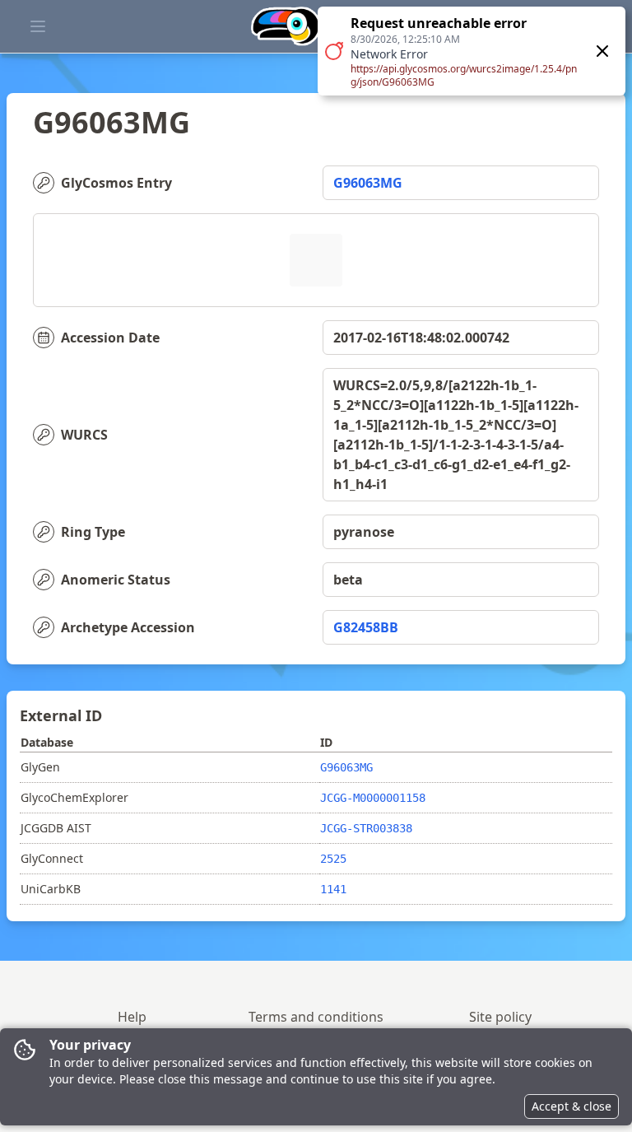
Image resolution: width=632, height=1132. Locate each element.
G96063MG (367, 183)
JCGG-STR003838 (366, 828)
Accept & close (571, 1106)
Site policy (500, 1017)
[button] (471, 51)
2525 (333, 858)
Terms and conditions (316, 1017)
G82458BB (365, 627)
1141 (333, 889)
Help (132, 1017)
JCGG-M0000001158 (372, 797)
